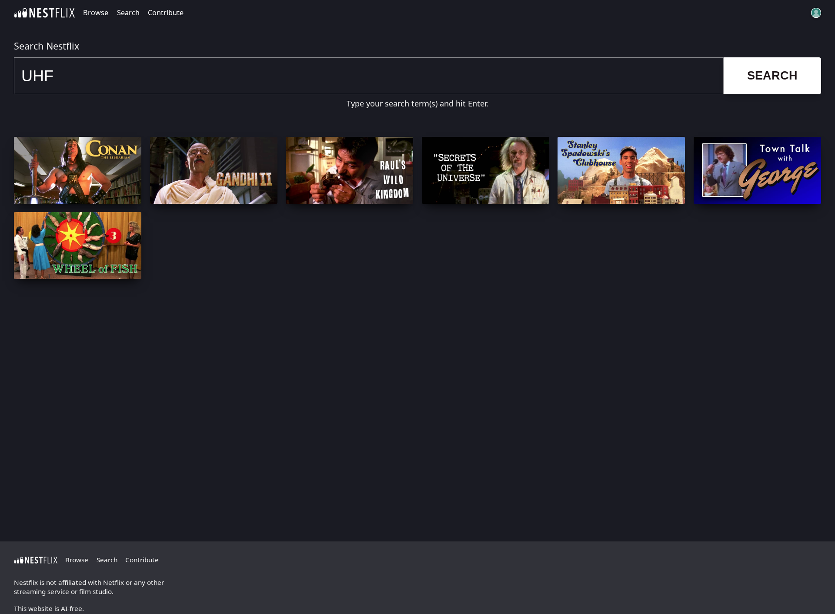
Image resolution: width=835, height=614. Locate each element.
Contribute (166, 12)
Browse (95, 12)
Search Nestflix (46, 46)
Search (128, 12)
